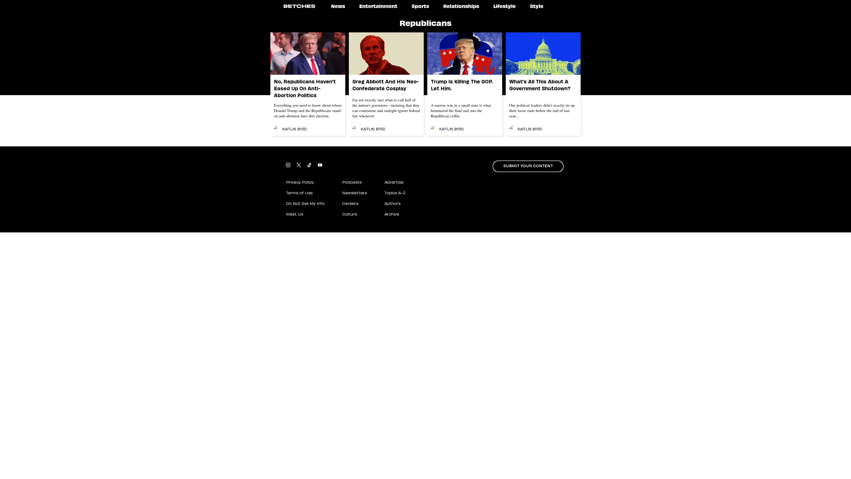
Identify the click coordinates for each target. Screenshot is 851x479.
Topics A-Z (395, 193)
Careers (350, 204)
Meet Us (294, 214)
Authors (392, 204)
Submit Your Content (528, 166)
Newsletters (354, 193)
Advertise (394, 183)
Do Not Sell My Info (305, 204)
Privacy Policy (300, 183)
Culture (349, 214)
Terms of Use (299, 193)
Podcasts (352, 183)
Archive (392, 214)
